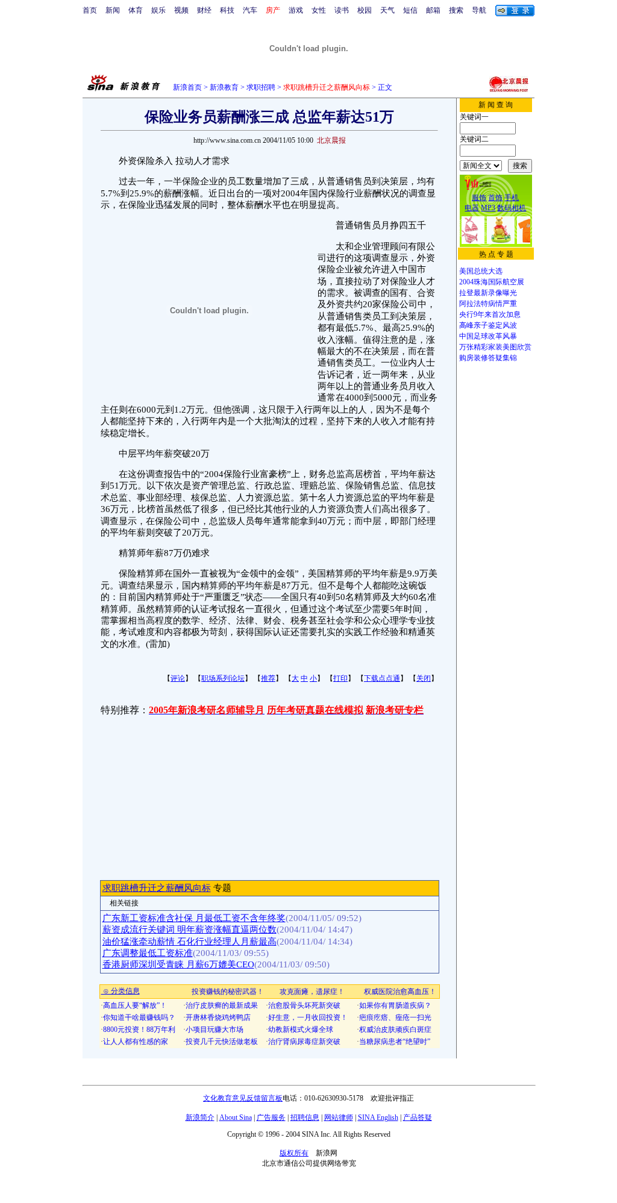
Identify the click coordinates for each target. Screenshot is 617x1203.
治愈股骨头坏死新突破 (304, 1005)
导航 (479, 10)
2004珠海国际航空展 (491, 282)
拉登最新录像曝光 (488, 293)
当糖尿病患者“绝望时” (394, 1041)
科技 (227, 10)
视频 (181, 10)
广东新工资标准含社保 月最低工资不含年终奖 (194, 918)
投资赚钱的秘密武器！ (228, 991)
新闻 (112, 10)
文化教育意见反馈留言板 (243, 1098)
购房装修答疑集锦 (488, 358)
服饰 (479, 197)
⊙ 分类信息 (120, 991)
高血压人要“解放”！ (135, 1005)
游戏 (296, 10)
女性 (319, 10)
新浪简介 (200, 1117)
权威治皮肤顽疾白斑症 (395, 1029)
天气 (387, 10)
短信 (410, 10)
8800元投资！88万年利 (139, 1029)
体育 (135, 10)
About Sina (235, 1117)
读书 (341, 10)
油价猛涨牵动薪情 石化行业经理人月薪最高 (189, 941)
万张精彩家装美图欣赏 (495, 347)
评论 (178, 678)
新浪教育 (224, 87)
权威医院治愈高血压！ (400, 991)
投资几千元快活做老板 (222, 1041)
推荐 (268, 678)
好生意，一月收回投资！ (308, 1017)
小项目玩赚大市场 (214, 1029)
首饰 (495, 197)
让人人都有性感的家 (135, 1041)
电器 (472, 208)
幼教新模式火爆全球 (300, 1029)
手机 (511, 197)
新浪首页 (187, 87)
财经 (204, 10)
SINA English (378, 1117)
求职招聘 (260, 87)
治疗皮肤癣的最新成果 (222, 1005)
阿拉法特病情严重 (488, 303)
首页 (90, 10)
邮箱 (433, 10)
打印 (340, 678)
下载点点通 (382, 678)
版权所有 (294, 1153)
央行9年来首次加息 (490, 314)
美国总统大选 (481, 271)
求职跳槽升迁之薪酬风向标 (156, 888)
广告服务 (271, 1117)
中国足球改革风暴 (488, 336)
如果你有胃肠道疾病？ (395, 1005)
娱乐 (158, 10)
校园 (364, 10)
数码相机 (511, 208)
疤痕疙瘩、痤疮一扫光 (395, 1017)
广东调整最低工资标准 (147, 953)
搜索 (456, 10)
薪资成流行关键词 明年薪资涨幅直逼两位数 (189, 929)
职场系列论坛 (223, 678)
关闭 (423, 678)
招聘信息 (304, 1117)
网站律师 (338, 1117)
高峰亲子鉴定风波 (488, 325)
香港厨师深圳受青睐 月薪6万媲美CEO (178, 964)
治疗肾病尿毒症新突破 (304, 1041)
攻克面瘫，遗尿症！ (312, 991)
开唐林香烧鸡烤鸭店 (218, 1017)
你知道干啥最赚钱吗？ (139, 1017)
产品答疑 (417, 1117)
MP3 (488, 208)
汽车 (250, 10)
